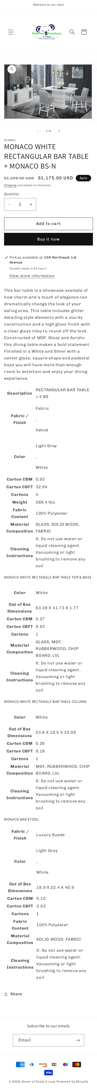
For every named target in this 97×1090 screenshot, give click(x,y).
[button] (11, 32)
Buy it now (48, 239)
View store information (32, 275)
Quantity (11, 194)
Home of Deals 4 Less (38, 1081)
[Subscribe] (78, 1040)
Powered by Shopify (72, 1081)
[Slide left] (38, 131)
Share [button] (16, 994)
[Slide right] (59, 131)
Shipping (10, 185)
